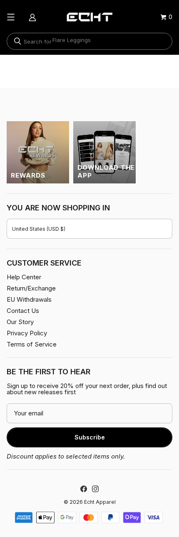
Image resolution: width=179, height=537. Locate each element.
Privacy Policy (27, 333)
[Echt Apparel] (89, 17)
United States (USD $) (38, 229)
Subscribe (90, 437)
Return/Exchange (31, 288)
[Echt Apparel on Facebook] (84, 489)
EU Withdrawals (29, 299)
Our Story (20, 322)
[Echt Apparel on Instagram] (95, 489)
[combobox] (89, 41)
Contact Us (23, 311)
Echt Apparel (100, 502)
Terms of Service (32, 344)
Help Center (24, 277)
